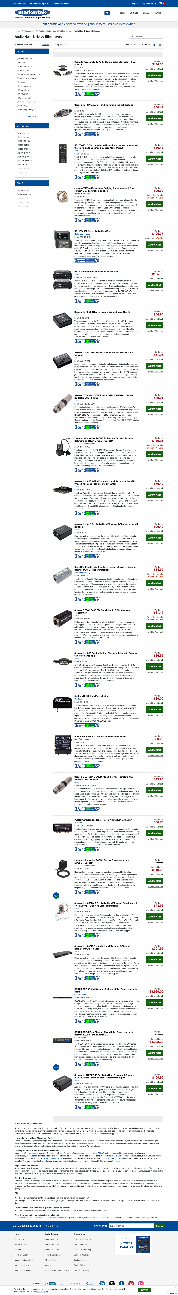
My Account (148, 3)
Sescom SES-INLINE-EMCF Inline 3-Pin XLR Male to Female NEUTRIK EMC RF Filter (103, 396)
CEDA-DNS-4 (85, 1040)
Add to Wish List (155, 81)
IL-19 (82, 110)
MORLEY (78, 698)
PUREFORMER (86, 825)
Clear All (45, 44)
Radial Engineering (82, 572)
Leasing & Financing (82, 1249)
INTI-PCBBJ (85, 868)
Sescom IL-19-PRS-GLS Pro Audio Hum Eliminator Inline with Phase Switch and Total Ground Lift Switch (104, 482)
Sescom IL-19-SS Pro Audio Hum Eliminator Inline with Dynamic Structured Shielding (105, 654)
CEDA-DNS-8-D (86, 997)
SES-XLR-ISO (85, 618)
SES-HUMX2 (85, 360)
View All (31, 116)
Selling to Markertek (82, 1254)
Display (128, 44)
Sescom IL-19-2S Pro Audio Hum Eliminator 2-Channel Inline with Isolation (106, 525)
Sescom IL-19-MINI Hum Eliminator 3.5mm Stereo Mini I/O (102, 312)
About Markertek (51, 1239)
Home (17, 31)
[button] (154, 44)
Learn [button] (157, 13)
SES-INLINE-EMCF (88, 403)
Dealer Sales (79, 1265)
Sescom (77, 107)
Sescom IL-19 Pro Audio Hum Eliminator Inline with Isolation (104, 105)
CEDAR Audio (80, 994)
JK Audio (78, 822)
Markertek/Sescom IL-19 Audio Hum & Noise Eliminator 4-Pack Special (105, 63)
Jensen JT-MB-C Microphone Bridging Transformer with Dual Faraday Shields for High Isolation (104, 189)
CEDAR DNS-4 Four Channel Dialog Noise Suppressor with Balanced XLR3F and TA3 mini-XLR (103, 1033)
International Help (22, 1265)
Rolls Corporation (81, 739)
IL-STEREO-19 (86, 1083)
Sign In (135, 3)
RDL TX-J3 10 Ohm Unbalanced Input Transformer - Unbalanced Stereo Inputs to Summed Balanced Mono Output (106, 146)
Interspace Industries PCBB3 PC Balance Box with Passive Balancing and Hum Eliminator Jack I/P (103, 439)
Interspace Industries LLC (85, 443)
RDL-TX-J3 (84, 153)
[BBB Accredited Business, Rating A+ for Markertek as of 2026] (54, 1284)
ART (76, 274)
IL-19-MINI (84, 318)
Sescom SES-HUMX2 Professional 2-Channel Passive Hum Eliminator (103, 353)
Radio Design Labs (82, 150)
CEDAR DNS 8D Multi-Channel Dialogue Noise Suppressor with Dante (105, 990)
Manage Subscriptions (24, 1260)
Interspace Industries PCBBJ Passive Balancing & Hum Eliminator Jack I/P (101, 861)
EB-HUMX (84, 702)
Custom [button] (134, 13)
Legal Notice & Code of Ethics (56, 1270)
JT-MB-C (83, 196)
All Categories (27, 31)
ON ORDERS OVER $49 (65, 24)
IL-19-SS (83, 661)
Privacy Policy (50, 1260)
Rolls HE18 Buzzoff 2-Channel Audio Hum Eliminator (100, 736)
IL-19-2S (83, 532)
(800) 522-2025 (30, 1226)
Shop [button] (122, 13)
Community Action (51, 1249)
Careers (47, 1265)
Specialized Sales (61, 3)
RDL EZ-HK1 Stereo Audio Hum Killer (92, 231)
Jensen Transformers (83, 193)
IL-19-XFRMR (85, 911)
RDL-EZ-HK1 (85, 237)
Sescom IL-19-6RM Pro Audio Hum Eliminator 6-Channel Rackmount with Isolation (102, 947)
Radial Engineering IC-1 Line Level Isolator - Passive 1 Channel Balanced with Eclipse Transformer (105, 568)
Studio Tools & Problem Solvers (59, 31)
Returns (18, 1249)
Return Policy (20, 1244)
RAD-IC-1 (84, 575)
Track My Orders (22, 1254)
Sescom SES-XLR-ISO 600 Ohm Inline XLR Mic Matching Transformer (102, 611)
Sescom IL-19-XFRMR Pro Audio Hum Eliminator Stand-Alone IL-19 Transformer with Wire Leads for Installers (106, 904)
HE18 (82, 742)
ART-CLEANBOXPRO (89, 277)
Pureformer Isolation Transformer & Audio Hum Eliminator (103, 820)
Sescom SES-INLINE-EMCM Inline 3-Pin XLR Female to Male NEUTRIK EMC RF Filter (103, 778)
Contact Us (19, 1239)
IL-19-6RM (84, 954)
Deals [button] (146, 13)
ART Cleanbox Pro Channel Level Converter (96, 271)
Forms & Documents (82, 1239)
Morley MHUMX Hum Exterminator (91, 696)
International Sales (22, 1270)
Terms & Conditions (52, 1254)
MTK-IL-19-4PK (86, 70)
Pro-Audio (40, 31)
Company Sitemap (81, 1270)
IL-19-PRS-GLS (86, 489)
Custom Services (81, 1260)
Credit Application (81, 1244)
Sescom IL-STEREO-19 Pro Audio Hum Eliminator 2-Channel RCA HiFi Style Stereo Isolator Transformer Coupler (104, 1076)
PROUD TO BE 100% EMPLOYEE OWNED (112, 24)
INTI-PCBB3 (85, 446)
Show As (146, 44)
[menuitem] (124, 13)
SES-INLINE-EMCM (88, 785)
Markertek (78, 67)
